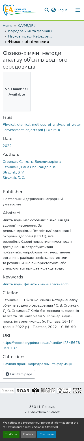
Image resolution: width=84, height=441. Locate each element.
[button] (22, 10)
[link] (42, 127)
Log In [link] (62, 10)
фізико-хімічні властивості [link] (46, 284)
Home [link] (7, 25)
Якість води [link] (12, 284)
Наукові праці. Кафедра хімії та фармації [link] (30, 36)
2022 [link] (7, 145)
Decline (28, 434)
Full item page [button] (20, 374)
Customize (47, 434)
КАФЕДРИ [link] (27, 25)
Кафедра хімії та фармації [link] (30, 31)
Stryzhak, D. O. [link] (14, 177)
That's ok (11, 434)
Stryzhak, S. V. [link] (13, 172)
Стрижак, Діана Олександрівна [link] (29, 167)
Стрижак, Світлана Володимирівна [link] (32, 161)
